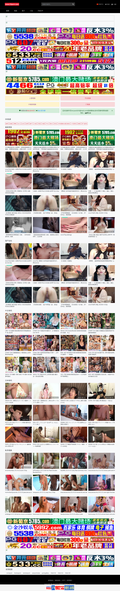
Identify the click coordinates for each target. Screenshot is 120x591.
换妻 (79, 123)
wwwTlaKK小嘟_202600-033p (98, 213)
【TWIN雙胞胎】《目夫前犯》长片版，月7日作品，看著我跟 (73, 213)
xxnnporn (9, 573)
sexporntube (36, 573)
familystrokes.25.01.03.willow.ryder (72, 514)
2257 (63, 580)
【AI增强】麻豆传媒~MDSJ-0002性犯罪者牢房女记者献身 (18, 213)
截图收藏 (28, 111)
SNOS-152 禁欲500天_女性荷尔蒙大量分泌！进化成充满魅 (45, 375)
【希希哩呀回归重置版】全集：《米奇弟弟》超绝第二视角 (18, 235)
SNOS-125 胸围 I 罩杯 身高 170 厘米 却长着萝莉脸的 (18, 375)
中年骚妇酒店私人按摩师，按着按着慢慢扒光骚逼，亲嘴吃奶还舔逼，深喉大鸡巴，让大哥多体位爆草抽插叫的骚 (18, 148)
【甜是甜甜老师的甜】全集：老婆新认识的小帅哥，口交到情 (46, 235)
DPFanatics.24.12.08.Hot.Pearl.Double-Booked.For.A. (45, 471)
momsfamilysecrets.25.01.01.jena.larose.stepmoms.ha (18, 492)
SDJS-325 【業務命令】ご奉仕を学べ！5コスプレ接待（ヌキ (46, 401)
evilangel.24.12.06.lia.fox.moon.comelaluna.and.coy (18, 514)
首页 (7, 11)
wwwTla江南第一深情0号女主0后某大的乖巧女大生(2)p (18, 170)
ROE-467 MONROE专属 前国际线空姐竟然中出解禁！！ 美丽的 (73, 353)
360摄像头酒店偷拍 (64, 123)
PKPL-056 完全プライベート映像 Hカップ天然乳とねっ (101, 423)
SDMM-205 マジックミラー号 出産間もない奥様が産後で (74, 423)
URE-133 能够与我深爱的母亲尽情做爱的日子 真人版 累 (18, 331)
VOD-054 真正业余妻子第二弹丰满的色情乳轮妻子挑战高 (101, 353)
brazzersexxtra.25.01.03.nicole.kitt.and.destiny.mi (74, 492)
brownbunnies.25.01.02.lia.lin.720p (16, 470)
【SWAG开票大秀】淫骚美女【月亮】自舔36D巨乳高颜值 (17, 192)
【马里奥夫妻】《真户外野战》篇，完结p (45, 213)
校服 (11, 123)
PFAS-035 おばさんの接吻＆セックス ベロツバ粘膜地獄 (45, 445)
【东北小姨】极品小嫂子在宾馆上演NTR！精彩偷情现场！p (101, 235)
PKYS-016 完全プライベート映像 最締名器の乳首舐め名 (18, 423)
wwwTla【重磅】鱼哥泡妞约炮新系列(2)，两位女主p (45, 170)
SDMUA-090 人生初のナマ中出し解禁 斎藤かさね (74, 401)
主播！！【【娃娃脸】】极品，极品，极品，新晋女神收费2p (101, 192)
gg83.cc (88, 113)
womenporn (26, 573)
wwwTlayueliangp (66, 235)
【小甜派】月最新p (66, 169)
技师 (27, 123)
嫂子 (31, 123)
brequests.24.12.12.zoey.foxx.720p (44, 492)
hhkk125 (67, 573)
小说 (31, 11)
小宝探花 (73, 123)
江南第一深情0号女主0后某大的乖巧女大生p (46, 191)
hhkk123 (60, 573)
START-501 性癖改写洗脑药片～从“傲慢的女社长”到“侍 (46, 331)
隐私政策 (57, 580)
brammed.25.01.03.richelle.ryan (43, 514)
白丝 (23, 123)
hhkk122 (53, 573)
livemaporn (17, 573)
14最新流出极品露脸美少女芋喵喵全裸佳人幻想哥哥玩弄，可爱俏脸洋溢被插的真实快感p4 (46, 148)
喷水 (51, 123)
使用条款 (50, 580)
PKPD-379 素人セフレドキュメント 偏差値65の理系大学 (18, 445)
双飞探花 (84, 123)
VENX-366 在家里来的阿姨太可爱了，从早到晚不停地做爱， (45, 353)
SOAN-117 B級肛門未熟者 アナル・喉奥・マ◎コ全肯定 (74, 445)
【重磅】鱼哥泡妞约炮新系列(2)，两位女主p (74, 191)
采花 (55, 123)
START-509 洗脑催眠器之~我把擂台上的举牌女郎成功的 (18, 353)
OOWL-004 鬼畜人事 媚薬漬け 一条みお (100, 400)
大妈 (35, 123)
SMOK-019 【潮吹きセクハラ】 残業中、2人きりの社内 (18, 401)
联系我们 (69, 580)
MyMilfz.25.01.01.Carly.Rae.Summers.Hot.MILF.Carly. (74, 470)
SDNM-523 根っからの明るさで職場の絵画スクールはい (101, 445)
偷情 (7, 123)
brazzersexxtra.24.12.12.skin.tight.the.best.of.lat (101, 492)
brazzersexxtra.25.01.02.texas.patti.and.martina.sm (101, 470)
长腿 (43, 123)
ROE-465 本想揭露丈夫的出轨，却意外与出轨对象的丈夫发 (101, 375)
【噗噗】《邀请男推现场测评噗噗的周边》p (101, 169)
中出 (47, 123)
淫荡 (39, 123)
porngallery (45, 573)
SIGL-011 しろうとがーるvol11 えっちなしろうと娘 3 (45, 423)
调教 (15, 123)
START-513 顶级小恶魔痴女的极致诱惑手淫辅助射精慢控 (101, 331)
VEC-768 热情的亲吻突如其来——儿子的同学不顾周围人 (73, 375)
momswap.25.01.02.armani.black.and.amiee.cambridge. (101, 514)
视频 (15, 11)
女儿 (19, 123)
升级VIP (40, 11)
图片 (23, 11)
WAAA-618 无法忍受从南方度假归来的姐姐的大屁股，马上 (73, 331)
